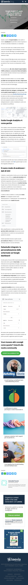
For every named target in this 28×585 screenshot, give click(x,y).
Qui (14, 161)
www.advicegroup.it (18, 569)
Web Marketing (14, 22)
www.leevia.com (9, 569)
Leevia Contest (17, 574)
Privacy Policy (15, 570)
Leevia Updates (9, 580)
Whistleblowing (18, 580)
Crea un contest (14, 515)
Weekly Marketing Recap (19, 94)
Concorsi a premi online (9, 578)
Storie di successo (20, 578)
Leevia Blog (10, 574)
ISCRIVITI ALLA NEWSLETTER (11, 353)
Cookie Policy (21, 570)
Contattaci (20, 576)
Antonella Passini (14, 20)
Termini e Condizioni (8, 570)
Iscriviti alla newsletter (10, 576)
